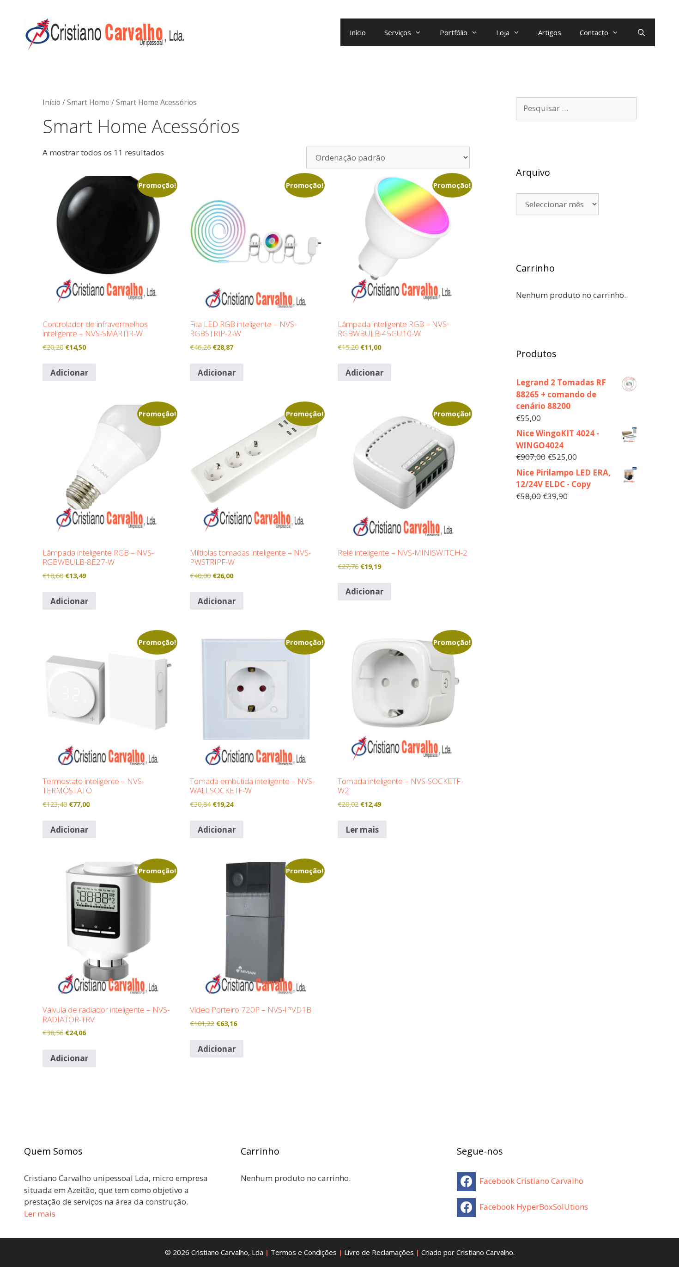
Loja (502, 32)
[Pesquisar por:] (576, 108)
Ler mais (362, 829)
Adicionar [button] (69, 372)
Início (358, 32)
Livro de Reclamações (379, 1252)
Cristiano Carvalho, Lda (227, 1252)
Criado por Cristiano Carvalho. (468, 1252)
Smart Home (88, 102)
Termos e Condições (304, 1252)
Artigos (549, 32)
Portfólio (453, 32)
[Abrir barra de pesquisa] (641, 32)
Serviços (397, 32)
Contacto (594, 32)
